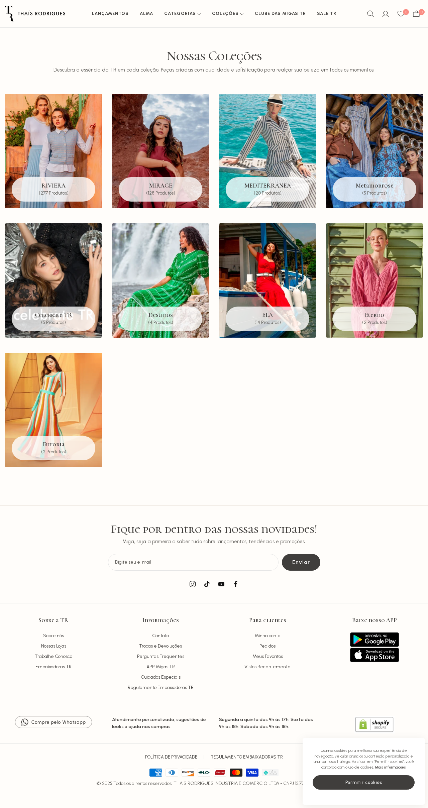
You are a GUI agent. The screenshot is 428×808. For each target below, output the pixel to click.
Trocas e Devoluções (160, 646)
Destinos (160, 315)
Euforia (54, 444)
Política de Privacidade (171, 757)
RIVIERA (53, 185)
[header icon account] (385, 14)
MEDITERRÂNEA (267, 185)
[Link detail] (193, 584)
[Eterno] (374, 280)
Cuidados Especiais (161, 677)
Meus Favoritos (267, 656)
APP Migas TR (160, 667)
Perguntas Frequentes (160, 656)
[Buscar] (370, 13)
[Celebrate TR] (53, 280)
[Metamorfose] (374, 151)
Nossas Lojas (53, 646)
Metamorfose (375, 185)
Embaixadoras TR (53, 667)
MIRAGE (160, 185)
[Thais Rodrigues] (35, 13)
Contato (160, 636)
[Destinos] (160, 280)
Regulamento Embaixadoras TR (161, 687)
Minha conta (268, 636)
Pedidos (267, 646)
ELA (267, 315)
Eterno (374, 315)
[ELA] (267, 280)
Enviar (301, 562)
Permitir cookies (363, 782)
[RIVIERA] (53, 151)
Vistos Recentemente (267, 667)
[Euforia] (53, 410)
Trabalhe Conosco (53, 656)
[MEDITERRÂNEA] (267, 151)
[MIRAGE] (160, 151)
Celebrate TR (53, 315)
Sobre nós (53, 636)
